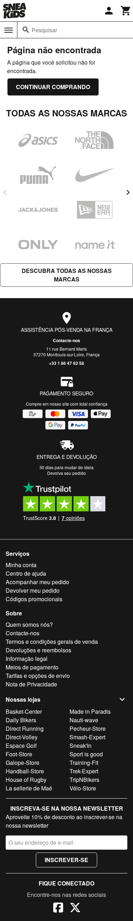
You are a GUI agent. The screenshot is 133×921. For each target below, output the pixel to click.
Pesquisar (44, 30)
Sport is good (86, 754)
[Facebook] (58, 908)
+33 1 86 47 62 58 (66, 363)
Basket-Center (24, 711)
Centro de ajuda (26, 573)
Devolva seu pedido (66, 473)
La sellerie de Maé (29, 788)
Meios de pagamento (32, 667)
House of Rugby (26, 779)
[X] (75, 908)
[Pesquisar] (26, 30)
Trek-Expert (84, 771)
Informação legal (27, 658)
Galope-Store (22, 762)
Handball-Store (25, 771)
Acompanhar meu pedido (37, 582)
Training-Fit (84, 762)
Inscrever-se (66, 860)
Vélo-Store (83, 788)
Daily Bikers (21, 720)
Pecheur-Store (88, 728)
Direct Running (25, 728)
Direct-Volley (22, 737)
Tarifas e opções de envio (38, 675)
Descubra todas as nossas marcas (67, 275)
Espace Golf (21, 745)
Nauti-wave (84, 720)
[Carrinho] (126, 10)
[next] (128, 192)
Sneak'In (81, 745)
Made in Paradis (90, 711)
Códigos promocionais (34, 599)
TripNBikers (84, 779)
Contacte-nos (66, 340)
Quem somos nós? (29, 624)
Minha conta (21, 565)
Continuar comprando (53, 87)
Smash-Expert (87, 737)
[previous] (5, 192)
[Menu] (8, 30)
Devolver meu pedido (33, 590)
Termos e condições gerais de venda (52, 641)
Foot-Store (19, 754)
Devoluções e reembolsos (38, 650)
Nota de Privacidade (31, 684)
